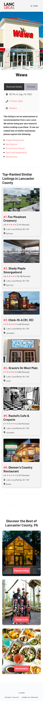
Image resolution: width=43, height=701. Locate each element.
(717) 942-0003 (16, 101)
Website (13, 108)
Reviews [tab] (31, 86)
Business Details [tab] (14, 86)
